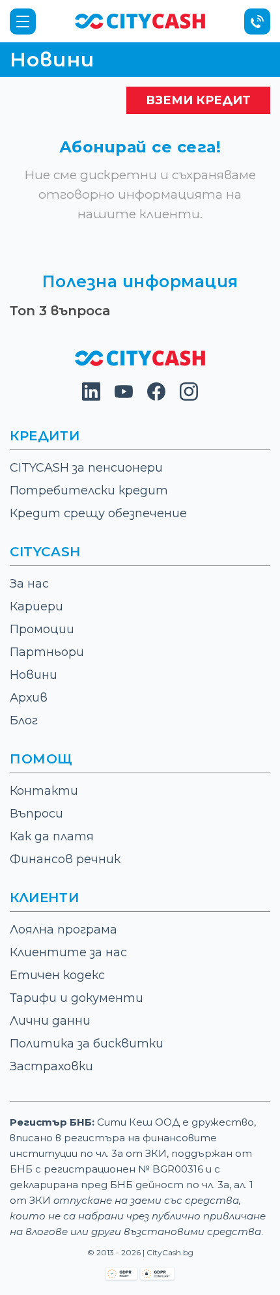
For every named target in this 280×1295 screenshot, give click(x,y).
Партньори (47, 652)
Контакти (44, 791)
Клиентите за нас (68, 952)
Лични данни (50, 1021)
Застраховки (51, 1066)
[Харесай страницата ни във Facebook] (156, 397)
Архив (29, 697)
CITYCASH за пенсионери (86, 468)
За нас (29, 583)
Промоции (42, 629)
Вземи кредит (198, 100)
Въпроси (36, 813)
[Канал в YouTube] (123, 397)
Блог (24, 720)
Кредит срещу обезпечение (98, 513)
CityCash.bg (170, 1252)
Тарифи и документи (76, 998)
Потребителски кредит (89, 490)
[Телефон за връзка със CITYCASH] (257, 21)
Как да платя (52, 836)
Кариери (36, 606)
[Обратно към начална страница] (140, 362)
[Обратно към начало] (140, 20)
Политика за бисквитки (86, 1043)
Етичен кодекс (57, 975)
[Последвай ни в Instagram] (189, 397)
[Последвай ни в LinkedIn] (91, 397)
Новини (33, 675)
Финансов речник (65, 859)
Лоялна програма (63, 929)
